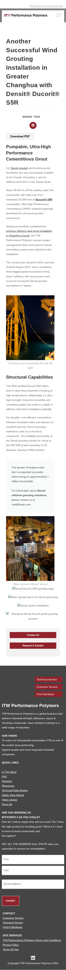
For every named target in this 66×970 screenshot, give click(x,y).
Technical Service (47, 679)
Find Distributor (45, 694)
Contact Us (33, 635)
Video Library (9, 799)
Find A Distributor (13, 927)
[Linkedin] (33, 957)
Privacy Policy (11, 944)
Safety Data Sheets (13, 795)
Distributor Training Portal (46, 6)
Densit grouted (19, 168)
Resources (8, 785)
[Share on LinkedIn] (33, 125)
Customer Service (47, 686)
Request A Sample (33, 645)
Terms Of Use (11, 949)
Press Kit (7, 804)
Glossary (7, 781)
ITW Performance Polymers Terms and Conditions (32, 940)
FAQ (4, 776)
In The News (9, 771)
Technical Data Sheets (15, 790)
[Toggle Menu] (58, 15)
